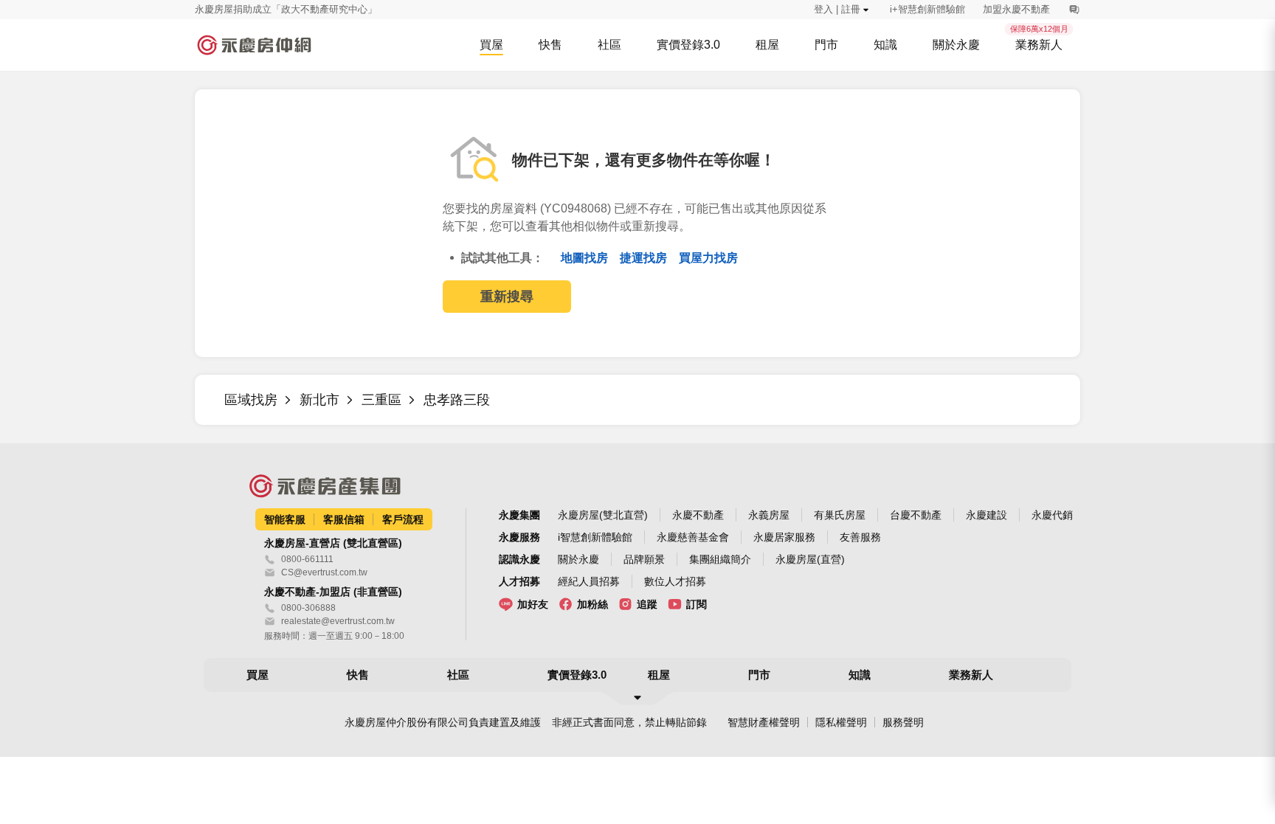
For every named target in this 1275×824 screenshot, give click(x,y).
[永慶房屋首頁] (254, 45)
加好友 (532, 604)
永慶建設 (986, 515)
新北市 (319, 399)
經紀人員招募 (589, 581)
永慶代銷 (1052, 515)
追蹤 (647, 604)
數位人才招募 (675, 581)
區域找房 (250, 399)
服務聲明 (903, 722)
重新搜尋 (506, 296)
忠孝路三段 (457, 399)
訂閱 (696, 604)
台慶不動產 (915, 515)
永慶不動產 (698, 515)
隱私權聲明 (841, 722)
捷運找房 (645, 258)
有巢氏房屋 (839, 515)
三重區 (381, 399)
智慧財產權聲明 (764, 722)
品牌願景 (644, 559)
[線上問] (1074, 9)
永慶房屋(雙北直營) (603, 515)
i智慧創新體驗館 (595, 537)
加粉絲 (592, 604)
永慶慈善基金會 (693, 537)
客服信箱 (343, 519)
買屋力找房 (708, 258)
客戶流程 (403, 519)
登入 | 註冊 (837, 9)
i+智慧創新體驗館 (927, 9)
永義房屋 (768, 515)
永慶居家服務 (784, 537)
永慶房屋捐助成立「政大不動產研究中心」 (286, 9)
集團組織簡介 (720, 559)
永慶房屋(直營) (810, 559)
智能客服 (284, 519)
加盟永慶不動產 (1016, 9)
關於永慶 (578, 559)
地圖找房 (586, 258)
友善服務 (860, 537)
